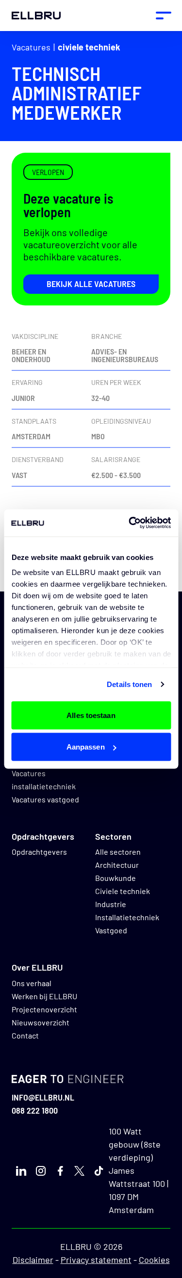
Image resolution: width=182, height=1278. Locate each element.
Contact (25, 1035)
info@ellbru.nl (43, 1097)
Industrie (110, 904)
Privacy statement (96, 1259)
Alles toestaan (90, 715)
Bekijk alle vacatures (91, 283)
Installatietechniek (127, 917)
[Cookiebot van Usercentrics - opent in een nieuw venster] (129, 523)
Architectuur (117, 864)
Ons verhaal (31, 983)
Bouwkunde (115, 877)
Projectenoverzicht (44, 1009)
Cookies (154, 1259)
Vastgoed (111, 930)
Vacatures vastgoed (45, 799)
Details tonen (129, 684)
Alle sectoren (118, 851)
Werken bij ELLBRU (44, 996)
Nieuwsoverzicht (40, 1022)
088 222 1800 (35, 1110)
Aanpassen (85, 747)
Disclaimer (33, 1259)
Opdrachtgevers (39, 851)
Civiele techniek (89, 47)
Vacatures (31, 47)
